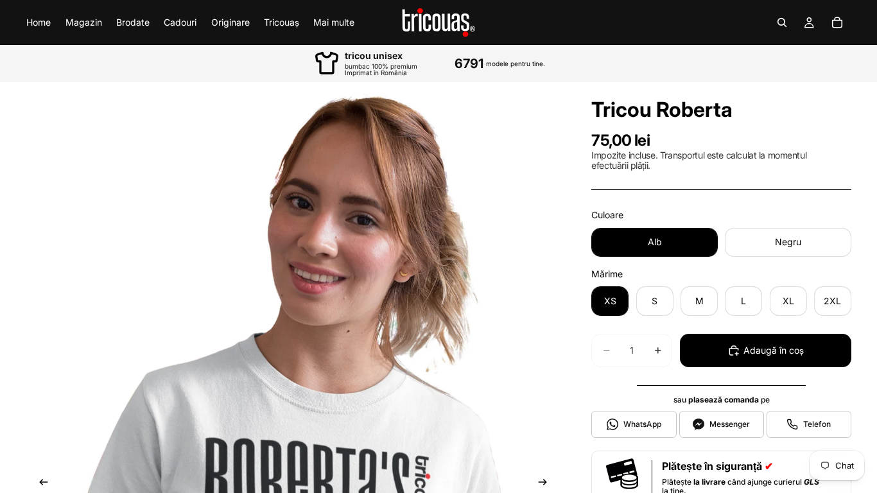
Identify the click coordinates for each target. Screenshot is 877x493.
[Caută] (782, 22)
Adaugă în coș (773, 350)
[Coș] (837, 22)
